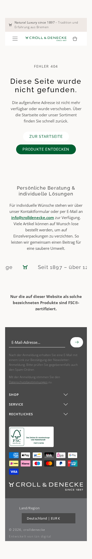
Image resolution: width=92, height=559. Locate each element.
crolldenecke (34, 529)
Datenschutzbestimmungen (28, 382)
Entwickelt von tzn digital (30, 536)
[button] (15, 38)
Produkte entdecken (45, 149)
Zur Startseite (46, 136)
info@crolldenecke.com (32, 217)
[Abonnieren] (76, 342)
